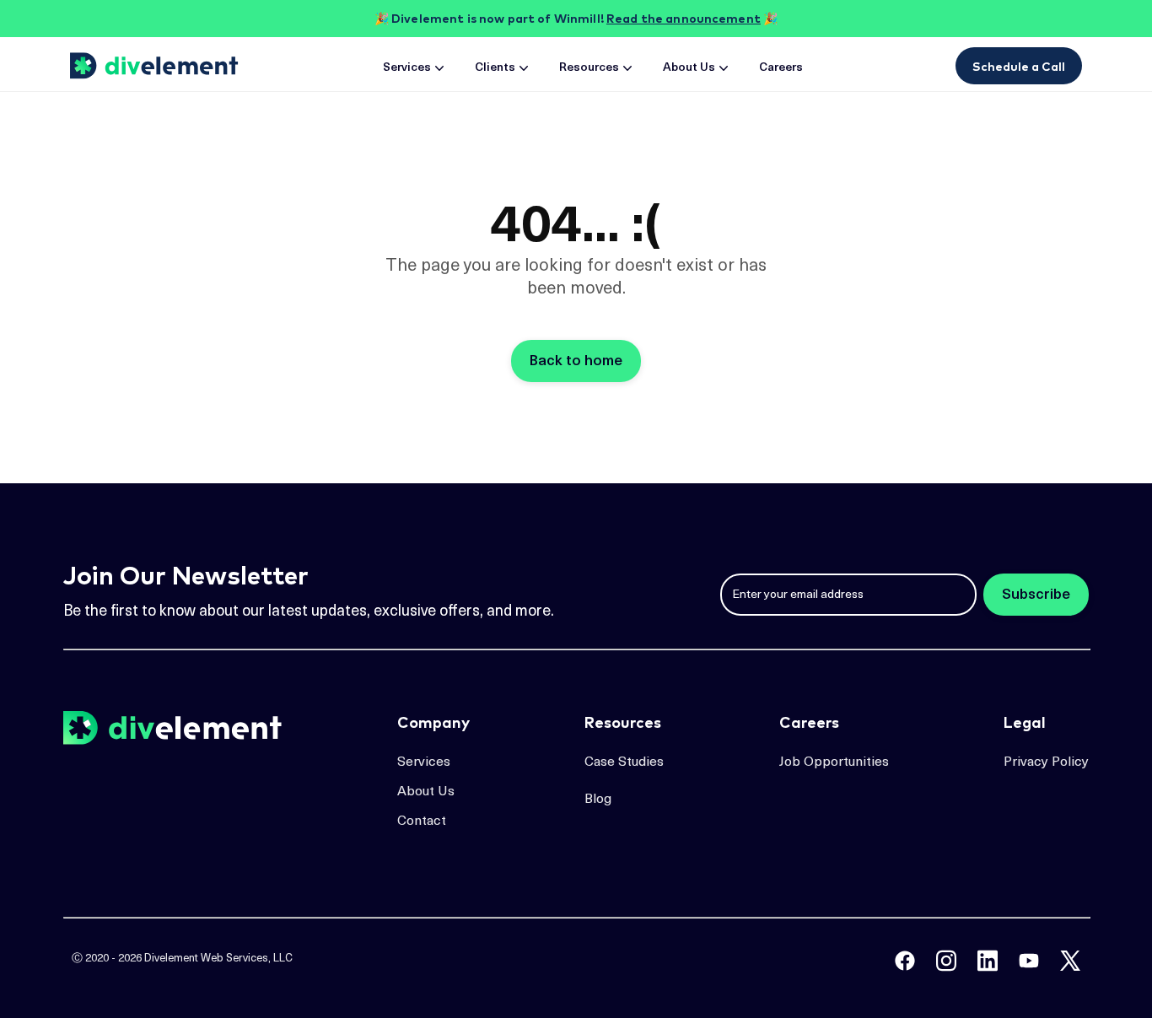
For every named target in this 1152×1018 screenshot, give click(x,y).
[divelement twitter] (1070, 961)
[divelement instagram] (946, 961)
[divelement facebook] (905, 961)
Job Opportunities (834, 762)
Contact (421, 821)
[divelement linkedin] (987, 961)
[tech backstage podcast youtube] (1029, 961)
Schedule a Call (1018, 66)
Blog (597, 799)
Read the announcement (683, 18)
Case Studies (624, 762)
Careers (781, 68)
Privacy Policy (1046, 762)
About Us (689, 68)
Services (407, 68)
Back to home (576, 361)
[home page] (157, 65)
